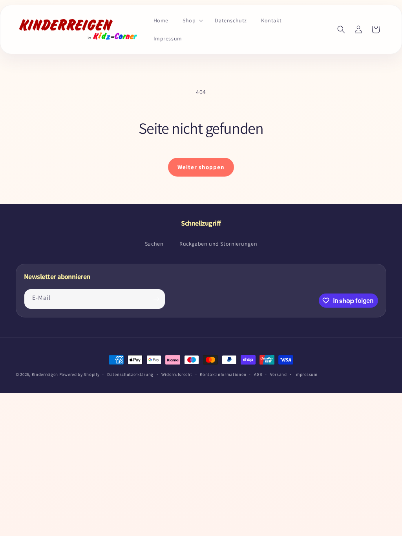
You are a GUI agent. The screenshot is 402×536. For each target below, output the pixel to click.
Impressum (305, 374)
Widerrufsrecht (176, 374)
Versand (278, 374)
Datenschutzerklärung (130, 374)
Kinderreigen (45, 374)
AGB (258, 374)
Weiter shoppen (201, 167)
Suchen (154, 243)
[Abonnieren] (156, 299)
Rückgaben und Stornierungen (218, 243)
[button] (191, 20)
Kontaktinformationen (223, 374)
